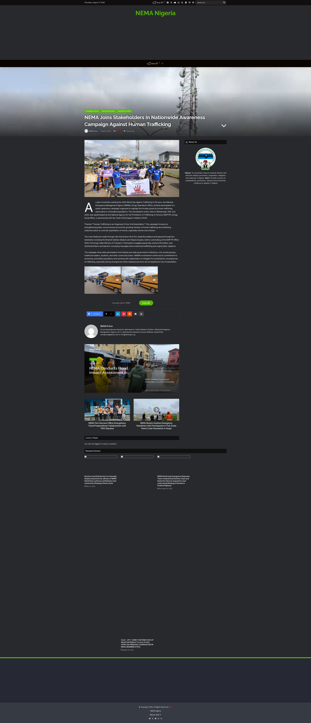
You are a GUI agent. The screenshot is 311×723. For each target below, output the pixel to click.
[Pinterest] (123, 313)
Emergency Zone (92, 111)
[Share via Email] (135, 313)
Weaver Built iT (155, 715)
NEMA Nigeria (155, 711)
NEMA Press (93, 131)
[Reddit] (129, 313)
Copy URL (146, 303)
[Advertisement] (155, 38)
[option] (131, 368)
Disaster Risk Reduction (99, 359)
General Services (108, 111)
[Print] (141, 313)
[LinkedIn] (118, 313)
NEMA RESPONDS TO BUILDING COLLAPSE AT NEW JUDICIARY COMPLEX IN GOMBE (114, 369)
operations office (124, 111)
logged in (98, 444)
